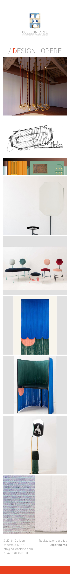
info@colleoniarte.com (18, 549)
